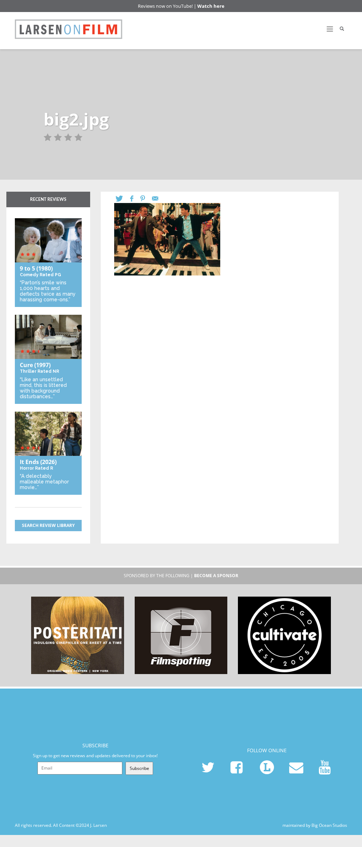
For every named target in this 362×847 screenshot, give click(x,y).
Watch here (210, 6)
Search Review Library (48, 525)
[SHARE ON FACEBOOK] (135, 198)
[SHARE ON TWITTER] (123, 198)
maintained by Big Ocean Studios (314, 825)
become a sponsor (216, 576)
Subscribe (139, 768)
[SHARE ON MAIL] (158, 198)
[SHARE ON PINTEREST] (146, 198)
